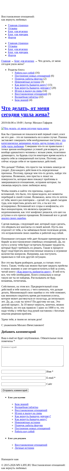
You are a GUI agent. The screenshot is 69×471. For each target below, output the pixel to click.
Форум (12, 37)
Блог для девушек (18, 34)
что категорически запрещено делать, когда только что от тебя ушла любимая (33, 143)
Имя (49, 371)
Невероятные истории (27, 81)
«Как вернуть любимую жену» (33, 271)
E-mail (50, 377)
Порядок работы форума (29, 78)
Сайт (49, 384)
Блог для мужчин (18, 31)
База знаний (21, 100)
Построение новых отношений (32, 75)
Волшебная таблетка (26, 97)
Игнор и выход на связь (28, 90)
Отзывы (12, 28)
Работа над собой (24, 72)
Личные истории (24, 447)
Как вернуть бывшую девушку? (33, 87)
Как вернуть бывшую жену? (31, 84)
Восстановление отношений (31, 93)
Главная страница (18, 25)
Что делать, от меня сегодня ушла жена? (25, 111)
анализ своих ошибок (13, 218)
